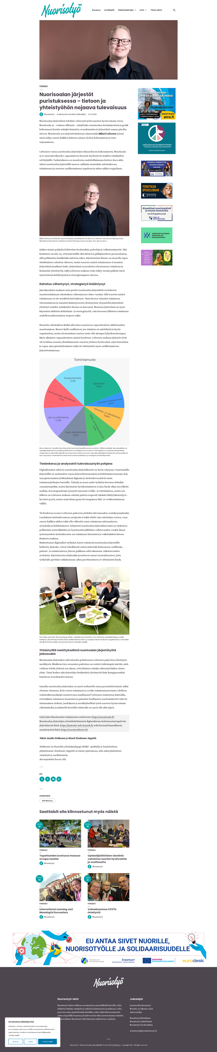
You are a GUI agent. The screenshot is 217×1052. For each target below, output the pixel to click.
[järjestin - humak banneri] (156, 190)
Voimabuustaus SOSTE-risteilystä (102, 911)
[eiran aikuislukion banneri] (157, 103)
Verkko (43, 86)
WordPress (116, 1045)
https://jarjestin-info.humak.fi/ (77, 725)
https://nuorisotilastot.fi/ (74, 729)
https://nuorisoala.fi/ (103, 716)
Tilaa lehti (156, 10)
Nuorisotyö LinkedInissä (141, 1021)
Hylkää (30, 1042)
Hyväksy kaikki (47, 1042)
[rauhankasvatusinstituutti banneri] (157, 138)
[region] (32, 1032)
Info (142, 10)
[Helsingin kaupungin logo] (156, 235)
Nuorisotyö (49, 114)
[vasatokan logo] (156, 257)
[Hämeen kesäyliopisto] (156, 168)
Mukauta (16, 1042)
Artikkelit (109, 10)
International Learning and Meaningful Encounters (56, 911)
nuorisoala (47, 801)
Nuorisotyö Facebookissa (141, 1025)
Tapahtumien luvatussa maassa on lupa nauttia (59, 857)
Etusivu (96, 10)
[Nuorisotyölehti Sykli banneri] (156, 212)
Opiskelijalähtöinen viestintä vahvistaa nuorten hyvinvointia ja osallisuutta (107, 859)
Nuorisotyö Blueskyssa (140, 1018)
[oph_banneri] (108, 947)
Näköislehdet (126, 10)
